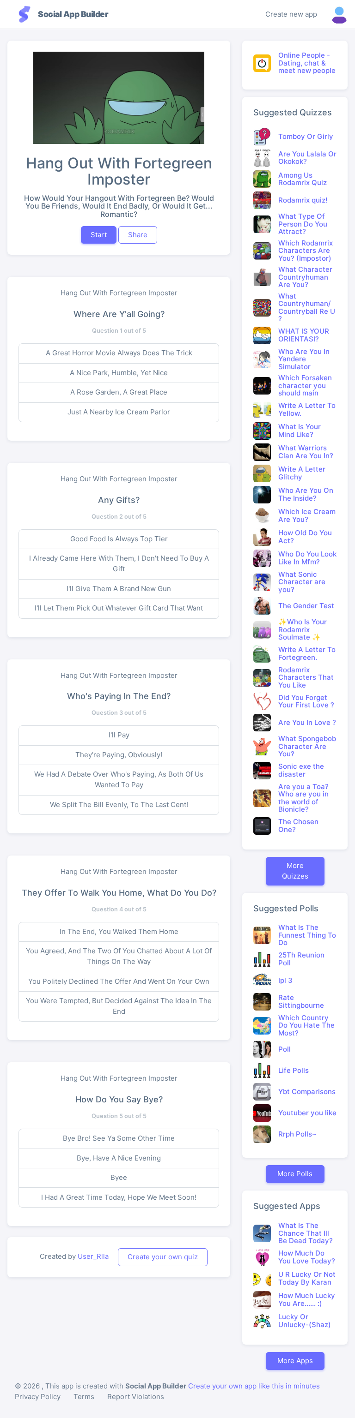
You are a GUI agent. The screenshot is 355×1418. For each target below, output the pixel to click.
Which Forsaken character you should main (305, 385)
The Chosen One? (298, 825)
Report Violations (135, 1396)
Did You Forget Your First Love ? (306, 701)
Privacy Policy (38, 1396)
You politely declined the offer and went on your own (118, 981)
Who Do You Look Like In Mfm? (307, 558)
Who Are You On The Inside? (305, 494)
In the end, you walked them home (119, 931)
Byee (118, 1177)
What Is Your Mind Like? (299, 430)
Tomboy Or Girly (305, 136)
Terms (83, 1396)
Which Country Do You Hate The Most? (306, 1025)
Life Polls (293, 1070)
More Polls (294, 1173)
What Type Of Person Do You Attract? (302, 224)
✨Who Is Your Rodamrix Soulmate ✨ (302, 629)
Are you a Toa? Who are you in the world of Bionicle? (303, 798)
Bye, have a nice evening (119, 1158)
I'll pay (119, 734)
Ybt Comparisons (307, 1091)
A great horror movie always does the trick (119, 352)
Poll (284, 1049)
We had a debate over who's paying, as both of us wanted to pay (118, 779)
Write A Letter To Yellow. (307, 409)
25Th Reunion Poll (301, 959)
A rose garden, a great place (118, 392)
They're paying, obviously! (118, 754)
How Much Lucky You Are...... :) (306, 1299)
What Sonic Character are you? (301, 582)
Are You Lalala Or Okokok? (307, 158)
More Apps (295, 1360)
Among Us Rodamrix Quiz (302, 179)
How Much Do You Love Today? (306, 1257)
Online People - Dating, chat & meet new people (307, 63)
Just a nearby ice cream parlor (118, 411)
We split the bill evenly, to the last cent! (119, 804)
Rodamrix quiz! (302, 200)
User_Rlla (93, 1256)
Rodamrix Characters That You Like (306, 677)
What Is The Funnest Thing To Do (307, 935)
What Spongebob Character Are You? (307, 746)
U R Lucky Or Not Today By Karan (307, 1278)
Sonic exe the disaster (301, 770)
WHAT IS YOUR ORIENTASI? (303, 335)
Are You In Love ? (307, 722)
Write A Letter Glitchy (301, 473)
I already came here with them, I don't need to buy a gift (119, 563)
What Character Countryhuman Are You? (305, 277)
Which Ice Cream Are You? (307, 515)
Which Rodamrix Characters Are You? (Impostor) (305, 251)
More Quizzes (295, 870)
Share (137, 234)
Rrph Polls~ (297, 1134)
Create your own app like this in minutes (254, 1386)
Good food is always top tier (119, 538)
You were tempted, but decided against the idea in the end (119, 1006)
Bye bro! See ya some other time (119, 1138)
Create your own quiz (163, 1256)
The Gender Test (306, 605)
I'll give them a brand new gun (119, 588)
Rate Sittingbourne (301, 1001)
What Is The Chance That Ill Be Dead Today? (305, 1233)
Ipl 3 (285, 980)
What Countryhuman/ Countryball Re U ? (306, 307)
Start (99, 234)
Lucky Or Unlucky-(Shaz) (304, 1320)
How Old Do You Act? (305, 536)
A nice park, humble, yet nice (119, 372)
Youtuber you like (307, 1112)
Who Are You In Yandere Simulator (304, 359)
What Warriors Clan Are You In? (305, 451)
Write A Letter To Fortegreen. (307, 653)
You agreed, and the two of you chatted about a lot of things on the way (119, 956)
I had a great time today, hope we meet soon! (118, 1197)
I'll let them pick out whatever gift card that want (119, 608)
